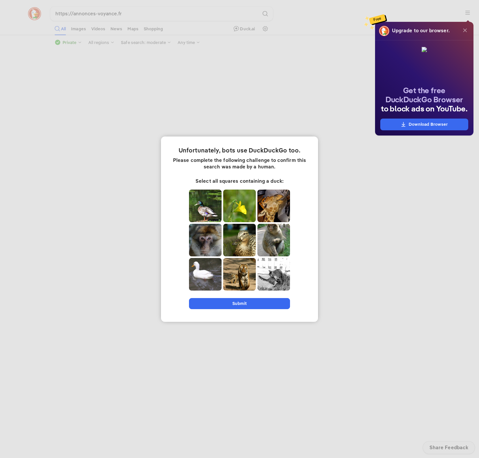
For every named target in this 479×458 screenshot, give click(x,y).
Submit (239, 303)
